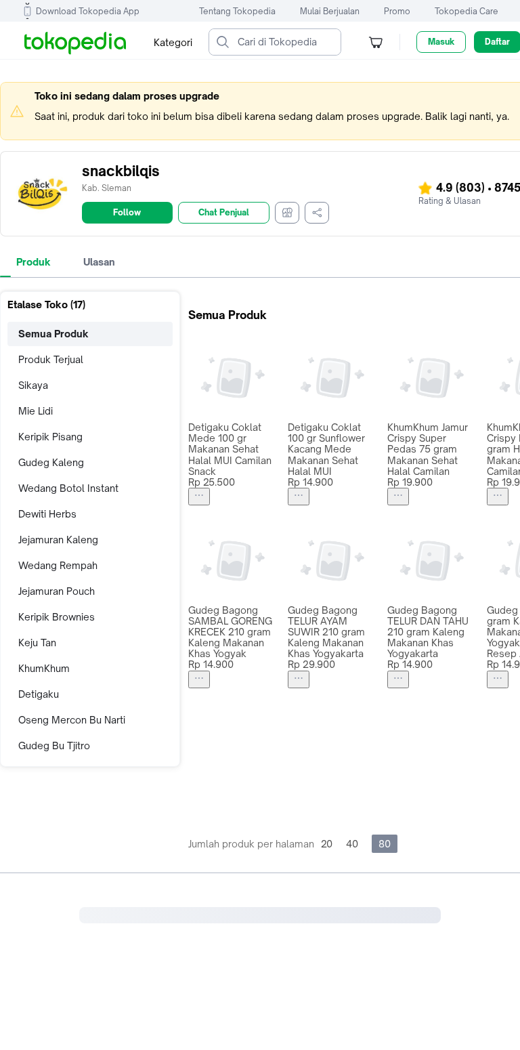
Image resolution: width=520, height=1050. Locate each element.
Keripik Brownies (56, 617)
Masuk (441, 42)
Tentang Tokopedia (237, 11)
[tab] (33, 262)
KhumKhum (44, 668)
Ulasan (99, 262)
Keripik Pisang (50, 436)
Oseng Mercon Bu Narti (71, 720)
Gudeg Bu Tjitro (54, 745)
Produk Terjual (50, 359)
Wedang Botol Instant (68, 488)
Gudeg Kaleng (51, 462)
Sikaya (33, 385)
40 (352, 843)
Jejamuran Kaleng (58, 539)
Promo (397, 11)
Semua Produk (53, 333)
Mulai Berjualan (330, 11)
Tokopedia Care (466, 11)
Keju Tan (37, 642)
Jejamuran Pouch (56, 591)
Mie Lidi (35, 411)
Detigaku (38, 694)
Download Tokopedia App (87, 11)
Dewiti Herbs (47, 514)
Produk (33, 262)
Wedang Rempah (58, 565)
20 (326, 843)
